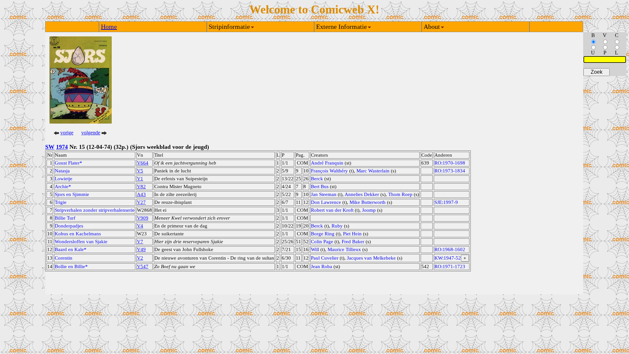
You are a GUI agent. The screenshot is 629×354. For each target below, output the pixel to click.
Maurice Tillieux (344, 249)
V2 (140, 258)
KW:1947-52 (447, 258)
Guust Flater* (68, 163)
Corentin (63, 258)
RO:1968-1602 (449, 249)
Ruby (337, 225)
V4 (140, 225)
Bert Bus (320, 186)
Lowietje (63, 178)
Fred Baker (353, 241)
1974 (62, 147)
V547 (142, 266)
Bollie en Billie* (71, 266)
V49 (141, 249)
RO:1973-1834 (449, 170)
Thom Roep (400, 194)
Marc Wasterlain (373, 170)
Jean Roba (321, 266)
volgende (90, 132)
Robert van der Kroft (332, 210)
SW (49, 147)
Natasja (62, 170)
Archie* (63, 186)
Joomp (369, 210)
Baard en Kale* (70, 249)
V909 (142, 218)
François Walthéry (329, 170)
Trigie (61, 202)
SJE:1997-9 (446, 202)
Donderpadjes (69, 225)
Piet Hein (352, 233)
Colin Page (322, 241)
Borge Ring (322, 233)
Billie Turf (65, 218)
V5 (140, 170)
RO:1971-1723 (449, 266)
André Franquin (327, 163)
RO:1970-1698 (449, 163)
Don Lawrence (326, 202)
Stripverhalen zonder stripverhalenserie (95, 210)
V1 (140, 178)
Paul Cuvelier (324, 258)
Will (315, 249)
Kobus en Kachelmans (78, 233)
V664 (142, 163)
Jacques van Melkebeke (371, 258)
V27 (141, 202)
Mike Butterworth (368, 202)
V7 (140, 241)
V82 (141, 186)
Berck (317, 178)
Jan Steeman (323, 194)
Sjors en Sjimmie (72, 194)
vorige (66, 132)
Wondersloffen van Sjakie (81, 241)
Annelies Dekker (362, 194)
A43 (141, 194)
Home (109, 26)
